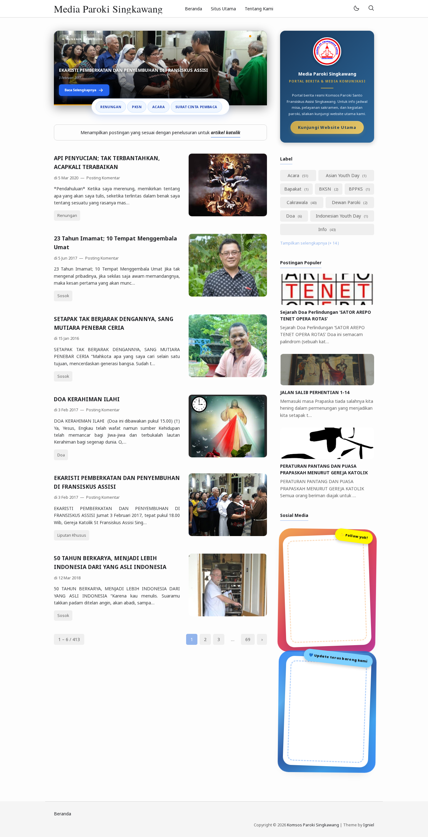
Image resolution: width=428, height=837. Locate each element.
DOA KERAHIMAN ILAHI (87, 399)
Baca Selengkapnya (80, 90)
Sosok (63, 295)
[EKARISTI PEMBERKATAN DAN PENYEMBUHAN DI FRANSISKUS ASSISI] (228, 534)
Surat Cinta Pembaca (196, 106)
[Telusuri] (371, 8)
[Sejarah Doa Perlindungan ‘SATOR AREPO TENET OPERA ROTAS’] (327, 303)
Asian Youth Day (343, 175)
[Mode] (356, 9)
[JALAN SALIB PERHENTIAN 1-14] (327, 384)
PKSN (137, 106)
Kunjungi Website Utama (327, 128)
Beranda (193, 9)
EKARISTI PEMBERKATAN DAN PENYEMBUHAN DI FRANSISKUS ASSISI (133, 70)
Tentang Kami (259, 9)
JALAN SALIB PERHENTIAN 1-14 (314, 392)
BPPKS (356, 189)
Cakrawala (298, 202)
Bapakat (293, 189)
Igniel (368, 825)
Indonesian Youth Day (339, 216)
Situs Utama (223, 9)
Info (323, 229)
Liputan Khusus (71, 535)
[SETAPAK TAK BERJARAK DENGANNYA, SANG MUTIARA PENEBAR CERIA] (228, 375)
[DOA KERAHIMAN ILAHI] (228, 456)
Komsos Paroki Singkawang (313, 825)
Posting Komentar (103, 178)
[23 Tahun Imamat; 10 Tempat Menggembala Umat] (228, 295)
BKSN (325, 189)
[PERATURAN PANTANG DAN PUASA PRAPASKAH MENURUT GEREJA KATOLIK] (327, 457)
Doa (61, 455)
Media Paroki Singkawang (108, 8)
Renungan (110, 106)
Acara (158, 106)
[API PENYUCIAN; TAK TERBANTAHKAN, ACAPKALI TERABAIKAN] (228, 215)
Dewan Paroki (347, 202)
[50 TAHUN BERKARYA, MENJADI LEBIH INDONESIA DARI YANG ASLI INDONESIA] (228, 615)
